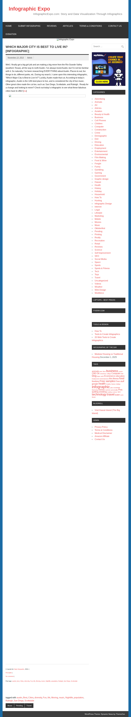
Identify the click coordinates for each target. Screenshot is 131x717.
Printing (98, 234)
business (112, 371)
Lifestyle (98, 213)
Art (96, 105)
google (95, 384)
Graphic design (101, 179)
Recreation (100, 241)
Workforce (99, 293)
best (18, 681)
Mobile (98, 219)
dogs (98, 376)
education (120, 376)
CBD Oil (95, 373)
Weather (98, 287)
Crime (97, 133)
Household (100, 194)
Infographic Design (103, 204)
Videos (98, 284)
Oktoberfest (100, 228)
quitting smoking (99, 392)
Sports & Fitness (102, 268)
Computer (99, 127)
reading (109, 392)
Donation (11, 34)
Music (10, 706)
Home (9, 26)
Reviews (52, 26)
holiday (118, 384)
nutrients (108, 390)
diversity (27, 681)
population (54, 681)
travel (110, 394)
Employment (100, 148)
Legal (97, 210)
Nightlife (48, 681)
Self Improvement (103, 253)
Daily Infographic (19, 669)
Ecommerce (109, 376)
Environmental (101, 154)
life (34, 681)
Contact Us (115, 26)
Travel (28, 706)
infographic (101, 387)
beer (101, 371)
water (117, 395)
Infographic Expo (29, 9)
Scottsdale (74, 681)
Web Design (100, 290)
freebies (95, 381)
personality (114, 390)
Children (98, 123)
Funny (97, 167)
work (121, 395)
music (43, 681)
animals (95, 371)
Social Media (101, 259)
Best (25, 697)
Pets (120, 390)
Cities (22, 681)
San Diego (67, 681)
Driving (98, 142)
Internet (98, 207)
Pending (19, 706)
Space (98, 262)
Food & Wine (101, 160)
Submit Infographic (29, 26)
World (93, 397)
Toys (97, 274)
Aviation (98, 111)
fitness (116, 378)
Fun (31, 681)
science (114, 392)
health (102, 383)
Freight (98, 163)
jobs (111, 387)
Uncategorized (101, 281)
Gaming (98, 173)
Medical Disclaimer (103, 433)
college (109, 373)
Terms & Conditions (90, 26)
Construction (100, 130)
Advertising (100, 99)
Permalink (9, 672)
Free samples (107, 381)
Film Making (100, 157)
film (110, 378)
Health (98, 185)
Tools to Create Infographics (107, 334)
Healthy (108, 384)
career (121, 371)
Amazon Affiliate (102, 436)
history (113, 384)
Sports (98, 265)
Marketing (99, 216)
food (121, 378)
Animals (98, 102)
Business (99, 117)
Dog (94, 375)
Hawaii (98, 182)
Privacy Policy (101, 427)
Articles (68, 26)
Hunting (98, 200)
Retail (97, 244)
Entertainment (101, 151)
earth (102, 376)
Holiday (98, 191)
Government (100, 176)
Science (98, 250)
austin (14, 681)
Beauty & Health (102, 114)
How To (98, 197)
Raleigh (60, 681)
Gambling (99, 170)
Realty (98, 237)
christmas (103, 373)
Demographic (101, 136)
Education (99, 145)
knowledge (116, 387)
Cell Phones (100, 120)
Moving (38, 681)
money (102, 390)
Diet (96, 139)
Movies (98, 222)
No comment (10, 676)
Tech (97, 271)
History (98, 188)
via (25, 91)
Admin (29, 57)
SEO (97, 256)
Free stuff (120, 381)
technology (99, 394)
